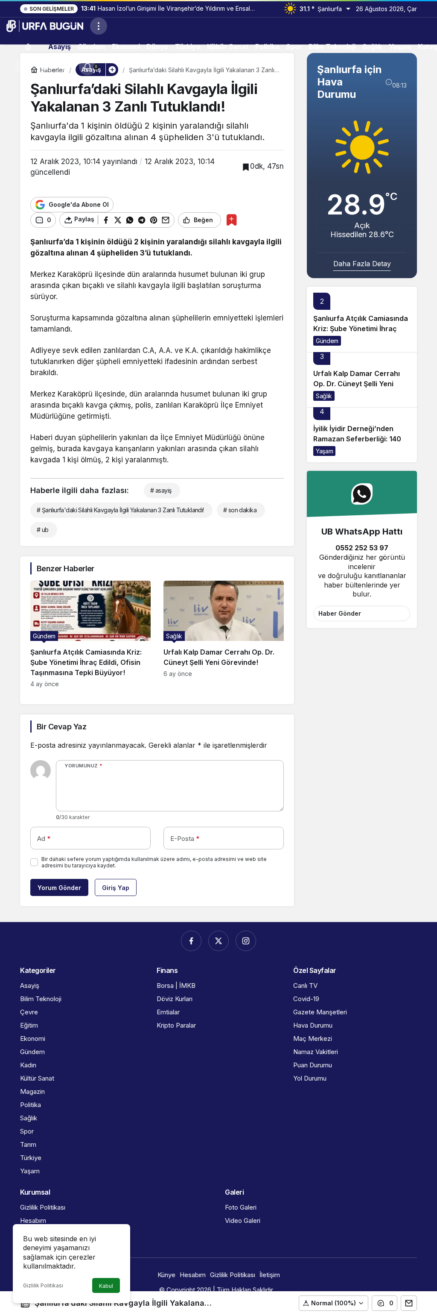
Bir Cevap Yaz (61, 726)
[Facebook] (191, 941)
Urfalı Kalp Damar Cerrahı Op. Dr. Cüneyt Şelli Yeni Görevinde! (356, 383)
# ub (43, 529)
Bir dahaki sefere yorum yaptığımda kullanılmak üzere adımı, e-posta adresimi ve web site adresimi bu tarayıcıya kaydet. (154, 862)
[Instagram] (246, 941)
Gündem (327, 340)
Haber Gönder (339, 613)
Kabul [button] (106, 1286)
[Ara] (23, 66)
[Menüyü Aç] (98, 26)
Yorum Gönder (59, 887)
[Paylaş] (409, 1303)
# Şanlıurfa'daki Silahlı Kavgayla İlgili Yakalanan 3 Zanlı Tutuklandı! (120, 510)
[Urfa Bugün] (44, 25)
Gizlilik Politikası (43, 1285)
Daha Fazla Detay (362, 263)
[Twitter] (218, 941)
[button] (44, 66)
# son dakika (239, 510)
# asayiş (161, 490)
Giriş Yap (115, 887)
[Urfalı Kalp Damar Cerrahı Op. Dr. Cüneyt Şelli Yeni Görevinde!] (223, 634)
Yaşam (324, 451)
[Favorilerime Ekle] (231, 220)
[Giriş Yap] (66, 66)
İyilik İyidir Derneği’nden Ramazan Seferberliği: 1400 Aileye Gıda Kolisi (359, 438)
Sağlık (324, 396)
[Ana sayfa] (28, 46)
